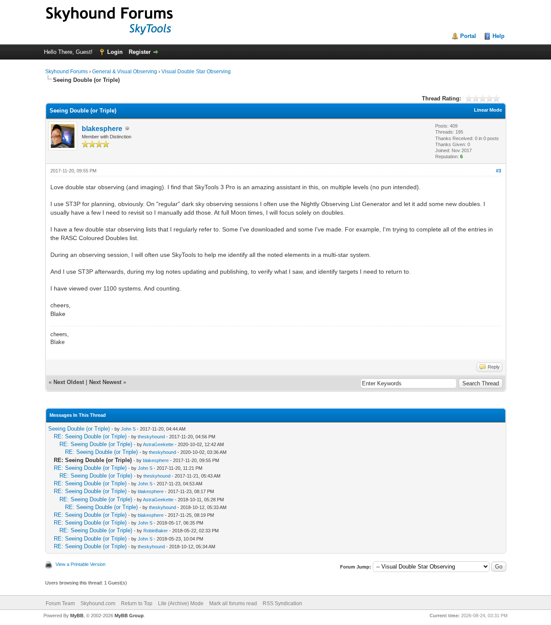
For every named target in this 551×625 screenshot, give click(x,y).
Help (498, 36)
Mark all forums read (233, 603)
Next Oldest (68, 382)
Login (115, 52)
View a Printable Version (80, 564)
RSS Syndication (282, 603)
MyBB (77, 615)
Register (140, 52)
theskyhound (151, 436)
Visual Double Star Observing (196, 72)
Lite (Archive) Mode (181, 603)
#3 (498, 170)
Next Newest (105, 382)
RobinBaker (155, 530)
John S (128, 428)
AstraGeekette (158, 444)
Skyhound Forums (66, 72)
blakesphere (102, 128)
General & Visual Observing (124, 72)
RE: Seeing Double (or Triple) (90, 436)
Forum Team (60, 603)
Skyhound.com (97, 603)
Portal (468, 36)
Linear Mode (488, 109)
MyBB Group (129, 615)
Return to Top (136, 603)
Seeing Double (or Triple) (79, 428)
